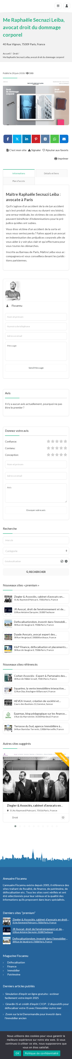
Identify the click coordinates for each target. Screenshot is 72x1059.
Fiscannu (16, 305)
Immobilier (13, 970)
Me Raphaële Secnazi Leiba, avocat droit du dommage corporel (33, 57)
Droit (15, 53)
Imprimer (62, 158)
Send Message (36, 367)
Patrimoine (13, 974)
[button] (15, 826)
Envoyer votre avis (36, 510)
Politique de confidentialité (41, 1053)
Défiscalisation (16, 962)
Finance (12, 966)
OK (17, 1053)
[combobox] (36, 551)
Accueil (6, 53)
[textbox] (36, 551)
